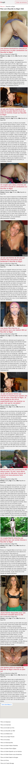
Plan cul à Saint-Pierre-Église (8, 748)
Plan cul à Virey (5, 760)
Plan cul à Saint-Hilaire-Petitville (9, 745)
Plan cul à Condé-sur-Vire (7, 727)
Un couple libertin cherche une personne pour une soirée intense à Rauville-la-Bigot (13, 540)
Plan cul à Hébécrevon (6, 733)
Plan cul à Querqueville (7, 742)
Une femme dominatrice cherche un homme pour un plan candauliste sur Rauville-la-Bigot (13, 50)
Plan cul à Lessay (5, 739)
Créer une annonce (21, 2)
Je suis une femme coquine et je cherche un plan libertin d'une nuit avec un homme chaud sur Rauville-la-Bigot (13, 112)
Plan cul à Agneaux (6, 722)
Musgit (2, 2)
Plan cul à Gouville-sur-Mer (8, 730)
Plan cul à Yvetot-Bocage (7, 763)
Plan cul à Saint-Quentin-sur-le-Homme (11, 751)
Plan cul (2, 6)
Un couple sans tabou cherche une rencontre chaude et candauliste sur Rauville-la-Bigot (13, 186)
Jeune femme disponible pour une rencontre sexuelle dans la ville (12, 614)
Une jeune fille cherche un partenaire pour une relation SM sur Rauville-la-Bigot (13, 330)
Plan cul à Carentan (6, 725)
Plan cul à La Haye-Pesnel (7, 736)
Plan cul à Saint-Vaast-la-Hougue (9, 757)
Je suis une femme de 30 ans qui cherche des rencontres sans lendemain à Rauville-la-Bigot (12, 259)
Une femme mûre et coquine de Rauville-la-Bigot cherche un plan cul (12, 669)
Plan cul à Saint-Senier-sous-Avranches (11, 754)
